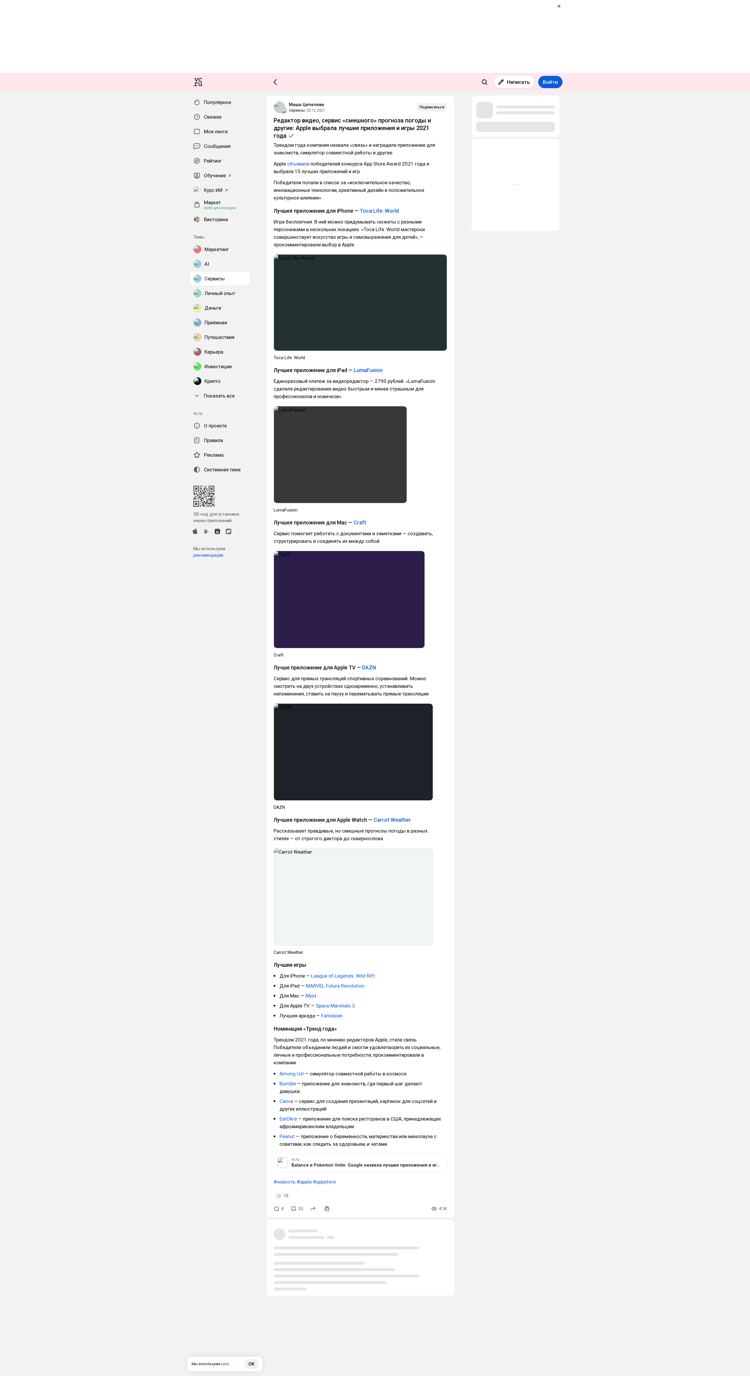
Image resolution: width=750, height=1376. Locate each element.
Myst (311, 996)
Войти (550, 82)
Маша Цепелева (306, 104)
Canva (286, 1101)
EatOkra (288, 1119)
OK (251, 1364)
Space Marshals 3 (335, 1006)
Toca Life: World (379, 211)
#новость (285, 1182)
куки (225, 1364)
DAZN (369, 667)
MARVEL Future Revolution (335, 986)
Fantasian (331, 1016)
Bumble (287, 1084)
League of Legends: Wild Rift (343, 976)
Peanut (287, 1136)
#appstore (324, 1182)
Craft (360, 522)
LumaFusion (368, 370)
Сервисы (297, 110)
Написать (518, 82)
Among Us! (291, 1074)
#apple (304, 1182)
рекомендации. (208, 555)
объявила (298, 164)
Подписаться (432, 107)
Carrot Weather (392, 820)
